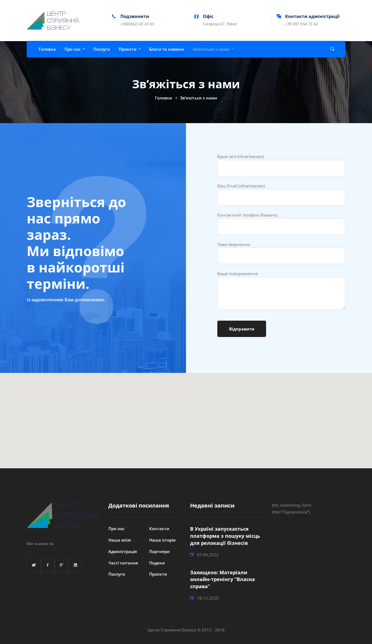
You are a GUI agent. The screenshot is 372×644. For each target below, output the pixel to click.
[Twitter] (34, 565)
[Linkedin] (75, 565)
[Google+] (61, 565)
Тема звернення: (234, 244)
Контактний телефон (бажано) (247, 215)
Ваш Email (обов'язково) (241, 186)
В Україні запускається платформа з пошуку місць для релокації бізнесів (225, 535)
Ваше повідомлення (237, 273)
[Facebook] (47, 565)
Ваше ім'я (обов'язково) (240, 156)
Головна (163, 98)
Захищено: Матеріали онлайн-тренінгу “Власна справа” (222, 579)
